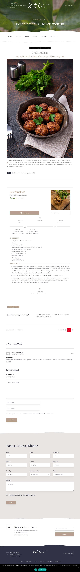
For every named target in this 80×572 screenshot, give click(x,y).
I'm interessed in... (35, 471)
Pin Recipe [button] (56, 213)
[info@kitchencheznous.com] (72, 5)
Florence (12, 3)
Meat (41, 19)
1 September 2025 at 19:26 (18, 354)
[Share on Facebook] (66, 330)
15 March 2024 (10, 330)
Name (8, 461)
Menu (27, 36)
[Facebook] (63, 5)
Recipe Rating (10, 374)
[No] (78, 568)
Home (10, 36)
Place (55, 471)
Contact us (54, 36)
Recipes (46, 19)
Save (70, 329)
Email (32, 461)
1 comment (19, 330)
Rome (17, 3)
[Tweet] (63, 330)
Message (8, 480)
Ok (36, 569)
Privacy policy (42, 569)
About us (18, 36)
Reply (72, 353)
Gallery (44, 36)
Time (31, 452)
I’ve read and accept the (22, 495)
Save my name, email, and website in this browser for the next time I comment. (31, 414)
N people (56, 452)
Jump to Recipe (36, 48)
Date (7, 452)
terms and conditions (29, 495)
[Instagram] (66, 5)
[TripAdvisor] (69, 5)
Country (8, 471)
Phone (55, 461)
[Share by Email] (72, 330)
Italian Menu (36, 19)
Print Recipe (46, 48)
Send (11, 502)
